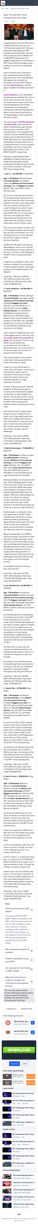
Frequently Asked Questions (29, 1111)
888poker (16, 1207)
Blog (7, 9)
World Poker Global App (18, 1075)
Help (14, 1125)
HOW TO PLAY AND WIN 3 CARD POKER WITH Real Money (27, 1009)
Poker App (25, 1103)
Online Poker (24, 1185)
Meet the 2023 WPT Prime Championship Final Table (20, 9)
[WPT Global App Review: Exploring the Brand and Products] (7, 1094)
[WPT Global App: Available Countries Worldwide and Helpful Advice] (7, 1123)
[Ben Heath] (7, 1176)
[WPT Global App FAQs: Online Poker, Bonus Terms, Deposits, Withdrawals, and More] (7, 1109)
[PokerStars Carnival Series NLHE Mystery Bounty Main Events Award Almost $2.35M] (7, 1183)
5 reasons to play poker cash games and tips (11, 1009)
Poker (23, 1096)
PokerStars (17, 1185)
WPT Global (16, 1096)
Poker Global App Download (24, 1218)
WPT (14, 1103)
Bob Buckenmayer (26, 122)
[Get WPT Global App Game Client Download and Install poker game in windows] (7, 1101)
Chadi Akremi (34, 1207)
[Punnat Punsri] (7, 1190)
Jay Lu (16, 115)
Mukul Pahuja (16, 85)
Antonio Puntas (24, 1207)
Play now (30, 1076)
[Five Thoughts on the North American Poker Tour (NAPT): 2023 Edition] (7, 1198)
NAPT (29, 1200)
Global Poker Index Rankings (22, 1178)
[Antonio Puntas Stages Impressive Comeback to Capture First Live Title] (7, 1205)
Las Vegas (24, 1200)
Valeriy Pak (11, 124)
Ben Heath (34, 1178)
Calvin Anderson (10, 95)
